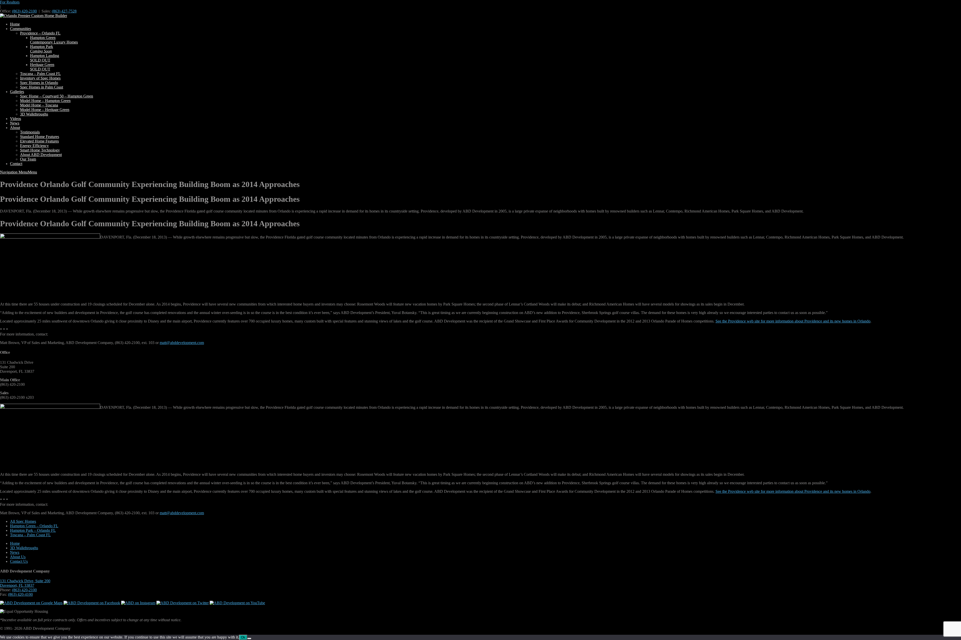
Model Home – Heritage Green (44, 110)
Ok (243, 637)
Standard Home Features (39, 136)
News (14, 123)
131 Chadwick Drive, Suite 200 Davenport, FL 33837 (25, 583)
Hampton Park (41, 48)
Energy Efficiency (34, 146)
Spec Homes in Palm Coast (41, 87)
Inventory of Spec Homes (40, 78)
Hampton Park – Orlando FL (33, 530)
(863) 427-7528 (64, 11)
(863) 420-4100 (20, 594)
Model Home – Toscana (39, 105)
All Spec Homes (23, 521)
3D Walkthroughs (34, 114)
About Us (18, 557)
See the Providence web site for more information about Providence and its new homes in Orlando (792, 321)
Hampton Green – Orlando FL (34, 526)
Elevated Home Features (39, 141)
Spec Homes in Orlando (39, 82)
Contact (16, 164)
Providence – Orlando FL (40, 33)
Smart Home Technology (40, 150)
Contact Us (19, 561)
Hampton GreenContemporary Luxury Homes (54, 40)
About (15, 128)
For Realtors (10, 2)
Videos (15, 118)
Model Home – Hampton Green (45, 100)
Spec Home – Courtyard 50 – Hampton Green (56, 96)
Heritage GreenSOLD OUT (42, 66)
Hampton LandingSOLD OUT (44, 58)
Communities (20, 28)
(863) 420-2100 (24, 11)
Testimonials (30, 132)
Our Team (28, 159)
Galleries (17, 92)
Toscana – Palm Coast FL (40, 74)
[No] (249, 638)
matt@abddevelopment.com (182, 342)
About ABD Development (41, 154)
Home (15, 24)
